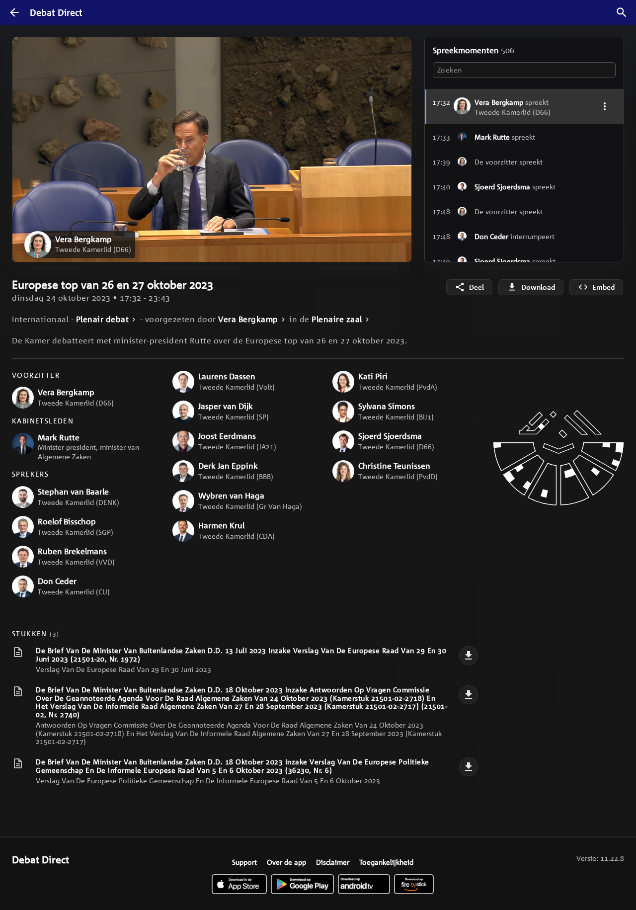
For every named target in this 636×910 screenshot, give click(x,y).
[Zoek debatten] (621, 12)
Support (244, 861)
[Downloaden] (468, 655)
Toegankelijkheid (386, 861)
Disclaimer (332, 861)
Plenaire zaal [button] (337, 319)
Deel (476, 287)
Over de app (286, 861)
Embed (603, 287)
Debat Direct (56, 12)
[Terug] (14, 12)
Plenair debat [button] (102, 319)
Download (538, 287)
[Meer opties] (604, 106)
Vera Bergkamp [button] (248, 319)
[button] (79, 244)
